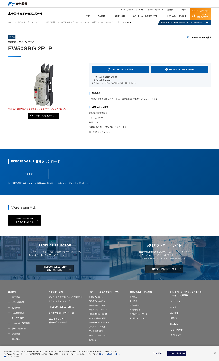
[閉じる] (215, 353)
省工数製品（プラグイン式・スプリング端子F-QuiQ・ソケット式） (88, 22)
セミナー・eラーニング (155, 10)
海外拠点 (133, 301)
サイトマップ (175, 335)
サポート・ (94, 292)
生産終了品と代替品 (97, 305)
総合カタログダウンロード (59, 301)
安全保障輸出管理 (96, 331)
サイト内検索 (176, 330)
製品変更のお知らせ (97, 301)
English (183, 10)
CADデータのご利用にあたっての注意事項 (66, 297)
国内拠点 (133, 297)
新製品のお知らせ (96, 297)
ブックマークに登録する (44, 116)
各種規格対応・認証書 (98, 314)
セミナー (174, 307)
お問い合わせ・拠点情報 (141, 292)
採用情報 (173, 318)
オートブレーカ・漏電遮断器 (43, 22)
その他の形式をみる (24, 220)
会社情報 (170, 10)
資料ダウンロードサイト (60, 313)
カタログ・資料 (56, 292)
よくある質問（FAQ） (103, 80)
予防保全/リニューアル (98, 310)
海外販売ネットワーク (139, 318)
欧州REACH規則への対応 (99, 322)
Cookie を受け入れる (177, 353)
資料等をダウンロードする (164, 269)
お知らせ (92, 340)
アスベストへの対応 (97, 327)
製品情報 (21, 22)
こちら (59, 183)
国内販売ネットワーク (139, 314)
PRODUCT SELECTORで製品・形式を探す (55, 268)
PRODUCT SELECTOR (60, 307)
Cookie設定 (157, 353)
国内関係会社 (135, 305)
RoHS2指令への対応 (97, 318)
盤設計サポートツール (98, 335)
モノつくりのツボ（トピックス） (132, 10)
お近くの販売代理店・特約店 (105, 77)
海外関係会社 (135, 310)
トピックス (175, 301)
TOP (10, 22)
